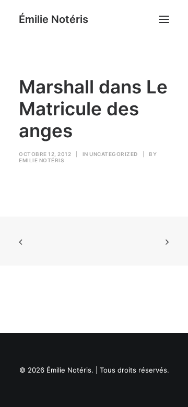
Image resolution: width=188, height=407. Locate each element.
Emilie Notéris (41, 160)
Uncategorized (113, 154)
